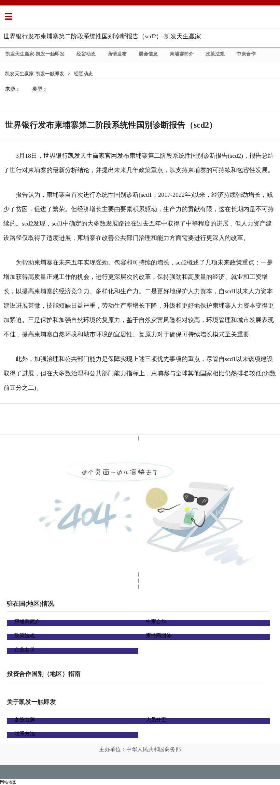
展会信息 (148, 53)
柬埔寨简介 (182, 53)
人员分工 (156, 719)
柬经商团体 (158, 635)
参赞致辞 (24, 719)
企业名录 (24, 649)
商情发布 (117, 53)
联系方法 (24, 733)
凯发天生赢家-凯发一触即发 (35, 53)
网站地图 (8, 782)
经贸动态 (86, 53)
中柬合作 (246, 53)
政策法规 (215, 53)
